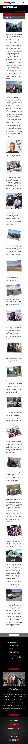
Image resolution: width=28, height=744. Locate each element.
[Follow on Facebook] (10, 740)
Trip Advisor (8, 17)
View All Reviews (14, 668)
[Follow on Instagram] (15, 740)
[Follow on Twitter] (13, 740)
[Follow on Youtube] (18, 740)
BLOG (14, 733)
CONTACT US (14, 724)
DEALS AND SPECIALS (14, 634)
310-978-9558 (14, 720)
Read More (8, 78)
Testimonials (8, 14)
